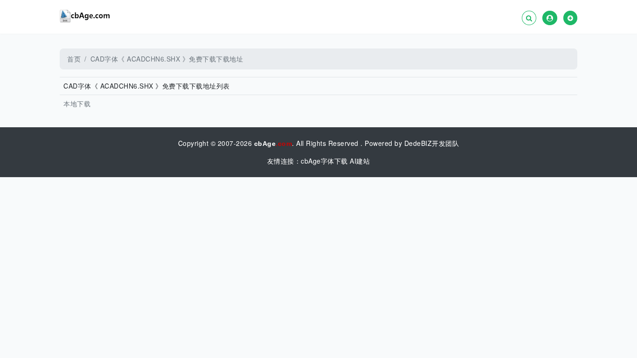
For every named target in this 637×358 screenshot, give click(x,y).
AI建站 (360, 160)
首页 (74, 58)
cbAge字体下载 (324, 160)
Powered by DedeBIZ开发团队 (412, 143)
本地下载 (76, 103)
